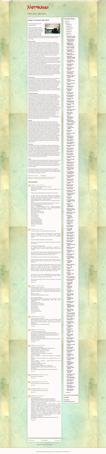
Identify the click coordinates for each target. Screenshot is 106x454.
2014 (66, 21)
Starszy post (58, 440)
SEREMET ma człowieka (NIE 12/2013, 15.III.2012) (70, 120)
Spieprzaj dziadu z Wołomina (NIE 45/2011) (70, 294)
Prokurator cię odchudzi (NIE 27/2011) (69, 326)
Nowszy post (31, 440)
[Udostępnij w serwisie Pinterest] (45, 175)
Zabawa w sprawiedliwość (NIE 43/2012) (70, 117)
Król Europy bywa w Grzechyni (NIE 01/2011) (70, 358)
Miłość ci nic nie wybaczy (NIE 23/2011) (69, 335)
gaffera (54, 451)
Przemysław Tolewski (35, 388)
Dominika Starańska (35, 381)
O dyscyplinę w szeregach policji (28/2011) (70, 322)
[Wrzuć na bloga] (42, 175)
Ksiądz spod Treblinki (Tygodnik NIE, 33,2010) (70, 386)
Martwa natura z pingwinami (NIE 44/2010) (70, 367)
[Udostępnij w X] (43, 175)
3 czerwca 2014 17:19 (39, 285)
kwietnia (68, 33)
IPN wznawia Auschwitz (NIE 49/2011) (70, 290)
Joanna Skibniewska (37, 178)
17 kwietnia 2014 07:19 (39, 185)
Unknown (33, 185)
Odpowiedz (33, 225)
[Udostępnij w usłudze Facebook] (44, 175)
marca (68, 34)
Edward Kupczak (51, 177)
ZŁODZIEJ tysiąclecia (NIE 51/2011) (70, 273)
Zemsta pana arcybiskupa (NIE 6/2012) (70, 251)
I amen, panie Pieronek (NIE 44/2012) (69, 113)
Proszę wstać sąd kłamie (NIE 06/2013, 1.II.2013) (70, 50)
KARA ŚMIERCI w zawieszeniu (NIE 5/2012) (70, 257)
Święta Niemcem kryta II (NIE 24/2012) (69, 371)
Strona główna (44, 440)
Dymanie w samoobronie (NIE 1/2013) (70, 80)
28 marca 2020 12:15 (44, 381)
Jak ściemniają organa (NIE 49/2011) (69, 283)
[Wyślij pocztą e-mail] (41, 175)
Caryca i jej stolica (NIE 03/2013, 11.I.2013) (70, 65)
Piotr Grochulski (51, 178)
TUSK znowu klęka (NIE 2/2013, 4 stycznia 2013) (70, 72)
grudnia (68, 24)
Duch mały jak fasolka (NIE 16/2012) (69, 229)
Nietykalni (38, 7)
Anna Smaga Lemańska (36, 177)
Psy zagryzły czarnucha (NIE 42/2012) (70, 127)
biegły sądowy (44, 177)
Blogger (68, 451)
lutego (68, 392)
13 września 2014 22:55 (40, 345)
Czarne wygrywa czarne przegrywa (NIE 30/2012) (70, 172)
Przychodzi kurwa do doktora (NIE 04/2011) (70, 351)
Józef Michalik (44, 178)
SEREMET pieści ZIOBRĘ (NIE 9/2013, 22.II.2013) (70, 44)
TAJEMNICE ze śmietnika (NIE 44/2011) (69, 298)
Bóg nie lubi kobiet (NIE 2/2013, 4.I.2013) (70, 68)
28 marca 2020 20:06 (44, 388)
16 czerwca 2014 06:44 (39, 316)
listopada (69, 26)
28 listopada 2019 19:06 (43, 374)
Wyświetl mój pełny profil (69, 401)
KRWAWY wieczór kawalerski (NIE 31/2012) (70, 168)
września (68, 29)
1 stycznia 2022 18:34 (39, 395)
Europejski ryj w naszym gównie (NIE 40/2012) (70, 136)
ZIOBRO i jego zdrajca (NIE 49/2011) (69, 287)
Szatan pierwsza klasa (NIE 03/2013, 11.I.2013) (70, 61)
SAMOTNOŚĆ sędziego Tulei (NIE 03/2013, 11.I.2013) (70, 57)
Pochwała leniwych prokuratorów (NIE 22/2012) (70, 200)
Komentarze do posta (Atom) (46, 444)
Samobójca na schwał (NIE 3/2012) (69, 261)
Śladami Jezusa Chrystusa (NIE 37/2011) (70, 310)
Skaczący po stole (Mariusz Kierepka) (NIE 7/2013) (70, 209)
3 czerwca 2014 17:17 (39, 229)
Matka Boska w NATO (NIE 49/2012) (69, 89)
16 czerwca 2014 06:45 (39, 329)
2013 (66, 23)
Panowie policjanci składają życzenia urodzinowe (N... (70, 40)
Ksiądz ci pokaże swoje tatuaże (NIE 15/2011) (70, 341)
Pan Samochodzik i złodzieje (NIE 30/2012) (70, 176)
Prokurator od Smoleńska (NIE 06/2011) (70, 354)
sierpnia (68, 31)
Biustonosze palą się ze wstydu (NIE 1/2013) (70, 76)
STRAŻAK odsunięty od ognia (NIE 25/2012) (70, 194)
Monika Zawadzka (34, 374)
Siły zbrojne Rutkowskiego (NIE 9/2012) (70, 244)
